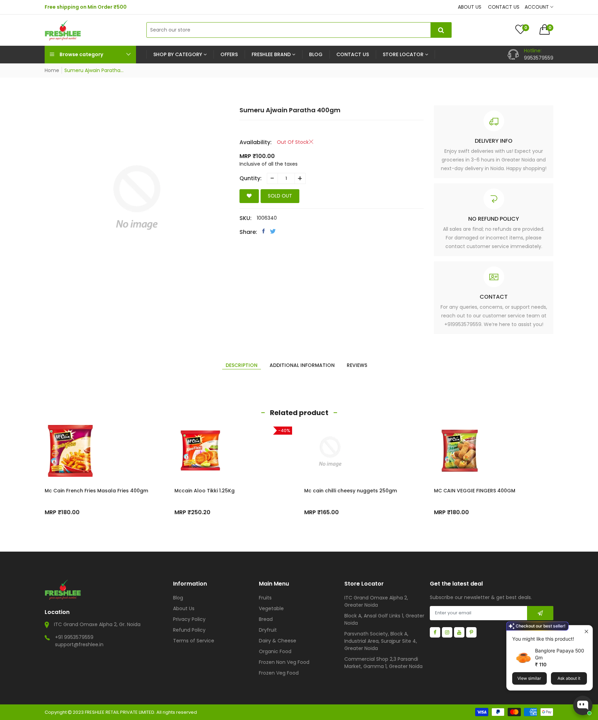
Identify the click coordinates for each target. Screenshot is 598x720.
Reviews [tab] (357, 365)
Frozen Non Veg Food (284, 662)
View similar (529, 678)
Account (537, 6)
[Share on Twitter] (273, 231)
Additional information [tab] (302, 365)
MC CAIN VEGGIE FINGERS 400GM (474, 490)
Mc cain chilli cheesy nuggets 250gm (350, 490)
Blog (178, 597)
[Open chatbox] (582, 705)
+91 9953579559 (74, 637)
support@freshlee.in (79, 644)
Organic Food (275, 651)
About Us (183, 608)
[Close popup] (586, 631)
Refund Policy (189, 629)
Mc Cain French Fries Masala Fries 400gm (96, 490)
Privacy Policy (189, 619)
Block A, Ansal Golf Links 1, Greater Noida (384, 619)
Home (52, 70)
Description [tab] (241, 365)
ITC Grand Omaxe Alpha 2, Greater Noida (376, 601)
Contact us (503, 6)
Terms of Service (193, 640)
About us (469, 6)
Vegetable (271, 608)
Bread (266, 619)
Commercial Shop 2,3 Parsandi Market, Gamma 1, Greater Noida (383, 663)
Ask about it (569, 678)
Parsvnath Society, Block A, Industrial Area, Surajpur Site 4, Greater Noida (380, 641)
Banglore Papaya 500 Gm (559, 654)
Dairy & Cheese (277, 640)
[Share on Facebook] (263, 231)
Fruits (265, 597)
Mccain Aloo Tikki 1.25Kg (204, 490)
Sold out (280, 195)
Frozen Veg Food (279, 672)
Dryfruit (268, 629)
